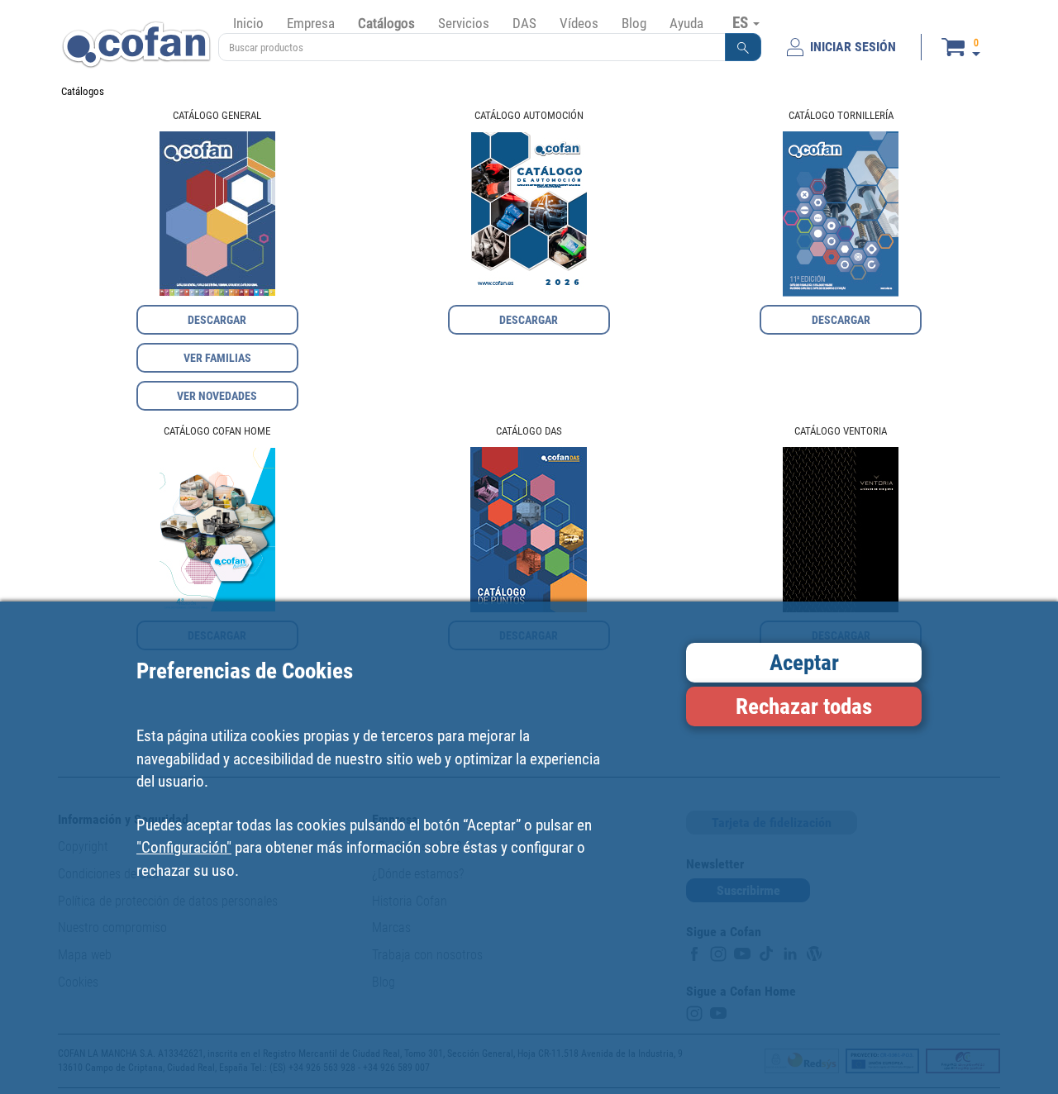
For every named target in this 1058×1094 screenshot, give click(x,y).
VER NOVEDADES (217, 395)
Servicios (463, 23)
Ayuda (686, 23)
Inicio (248, 23)
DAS (524, 23)
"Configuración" (183, 847)
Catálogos (386, 23)
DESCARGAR (217, 319)
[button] (743, 47)
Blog (634, 23)
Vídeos (579, 23)
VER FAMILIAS (217, 357)
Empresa (311, 23)
